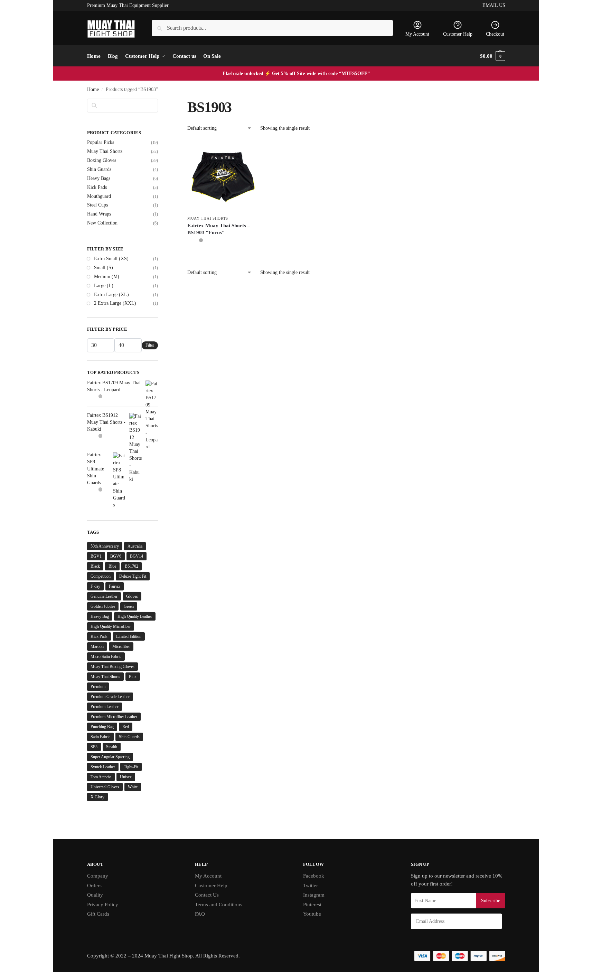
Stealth (111, 746)
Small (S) (103, 267)
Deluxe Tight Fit (132, 576)
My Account (417, 34)
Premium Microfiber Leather (114, 716)
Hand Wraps (99, 214)
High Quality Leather (135, 616)
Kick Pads (97, 187)
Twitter (310, 885)
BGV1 (96, 556)
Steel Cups (97, 205)
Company (97, 876)
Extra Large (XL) (111, 294)
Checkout (495, 34)
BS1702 (131, 566)
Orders (94, 885)
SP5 (94, 746)
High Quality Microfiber (111, 626)
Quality (95, 895)
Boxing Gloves (101, 160)
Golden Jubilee (103, 606)
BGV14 (136, 556)
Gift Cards (98, 914)
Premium (98, 686)
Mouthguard (99, 196)
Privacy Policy (102, 904)
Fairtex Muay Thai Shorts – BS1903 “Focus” (218, 229)
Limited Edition (128, 636)
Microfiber (121, 646)
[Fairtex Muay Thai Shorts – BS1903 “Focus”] (223, 176)
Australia (135, 546)
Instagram (314, 895)
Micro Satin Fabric (106, 656)
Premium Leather (105, 706)
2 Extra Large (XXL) (115, 303)
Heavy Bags (98, 178)
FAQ (200, 914)
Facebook (313, 876)
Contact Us (207, 895)
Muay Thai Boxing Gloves (112, 666)
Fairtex (114, 586)
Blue (112, 566)
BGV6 (115, 556)
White (133, 787)
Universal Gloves (105, 787)
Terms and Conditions (218, 904)
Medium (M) (106, 276)
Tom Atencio (101, 776)
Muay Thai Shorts (207, 218)
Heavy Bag (100, 616)
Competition (101, 576)
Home (93, 89)
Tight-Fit (131, 766)
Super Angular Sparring (110, 756)
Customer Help (457, 34)
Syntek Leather (103, 766)
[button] (492, 56)
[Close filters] (160, 102)
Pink (133, 676)
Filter (149, 345)
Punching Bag (102, 726)
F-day (95, 586)
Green (129, 606)
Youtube (312, 914)
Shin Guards (99, 169)
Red (125, 726)
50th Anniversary (105, 546)
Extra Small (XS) (111, 258)
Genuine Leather (104, 596)
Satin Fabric (100, 736)
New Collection (102, 223)
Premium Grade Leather (110, 696)
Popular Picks (100, 142)
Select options (223, 256)
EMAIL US (493, 5)
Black (95, 566)
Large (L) (103, 285)
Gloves (132, 596)
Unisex (126, 776)
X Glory (97, 797)
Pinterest (312, 904)
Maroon (97, 646)
